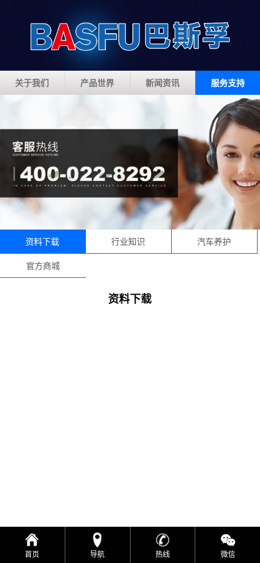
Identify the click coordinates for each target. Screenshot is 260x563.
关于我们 (32, 82)
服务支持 (228, 82)
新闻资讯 (163, 82)
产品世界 (97, 82)
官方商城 (43, 265)
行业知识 (128, 241)
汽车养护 (214, 241)
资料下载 (42, 241)
